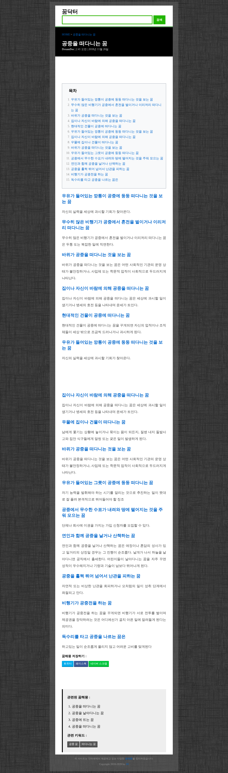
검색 (159, 19)
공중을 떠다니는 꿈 (84, 34)
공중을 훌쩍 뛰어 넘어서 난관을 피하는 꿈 (100, 169)
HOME (66, 34)
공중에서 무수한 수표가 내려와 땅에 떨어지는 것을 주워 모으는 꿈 (117, 158)
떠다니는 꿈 (89, 744)
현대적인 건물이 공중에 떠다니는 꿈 (96, 126)
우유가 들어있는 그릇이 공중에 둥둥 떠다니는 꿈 (105, 153)
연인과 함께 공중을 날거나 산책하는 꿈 (98, 163)
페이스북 (81, 663)
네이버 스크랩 (98, 663)
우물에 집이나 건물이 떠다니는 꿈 (94, 142)
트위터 (68, 663)
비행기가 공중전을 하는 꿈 (89, 174)
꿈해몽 (128, 758)
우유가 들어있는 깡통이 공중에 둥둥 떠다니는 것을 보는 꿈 (112, 99)
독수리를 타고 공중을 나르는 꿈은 (94, 179)
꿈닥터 (70, 11)
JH (127, 764)
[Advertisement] (114, 71)
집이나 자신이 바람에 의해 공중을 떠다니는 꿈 (103, 121)
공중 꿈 (73, 744)
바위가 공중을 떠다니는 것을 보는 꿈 (96, 115)
